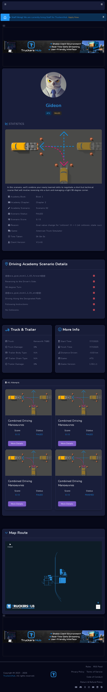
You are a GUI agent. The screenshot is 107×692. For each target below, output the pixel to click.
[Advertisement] (53, 46)
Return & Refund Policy (91, 682)
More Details (17, 443)
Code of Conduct (95, 677)
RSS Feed (98, 666)
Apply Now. (73, 17)
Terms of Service (95, 671)
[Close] (103, 16)
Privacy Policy (77, 671)
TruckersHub (9, 676)
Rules (88, 666)
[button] (98, 603)
